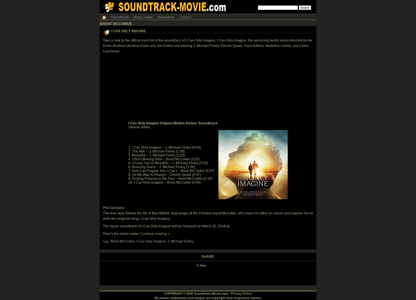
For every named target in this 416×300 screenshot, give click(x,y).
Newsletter (166, 17)
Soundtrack (120, 17)
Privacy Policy (241, 293)
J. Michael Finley (180, 241)
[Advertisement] (208, 87)
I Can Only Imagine (128, 31)
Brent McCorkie (123, 241)
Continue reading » (155, 234)
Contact (185, 17)
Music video (143, 17)
